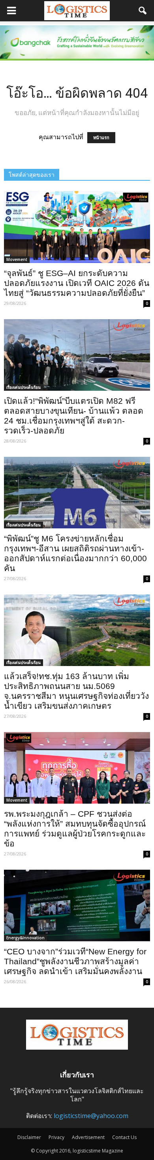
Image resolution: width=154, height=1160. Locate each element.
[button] (143, 10)
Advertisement (88, 1137)
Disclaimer (29, 1137)
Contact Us (124, 1137)
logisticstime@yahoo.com (91, 1115)
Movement (16, 259)
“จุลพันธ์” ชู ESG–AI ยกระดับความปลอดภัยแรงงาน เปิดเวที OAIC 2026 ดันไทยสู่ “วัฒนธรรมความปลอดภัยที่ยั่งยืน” (76, 283)
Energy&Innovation (25, 937)
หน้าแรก (101, 137)
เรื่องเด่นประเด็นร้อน (23, 387)
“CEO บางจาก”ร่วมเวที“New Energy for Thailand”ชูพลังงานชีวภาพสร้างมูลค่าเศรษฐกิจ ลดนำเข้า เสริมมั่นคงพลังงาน (75, 961)
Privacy (56, 1137)
